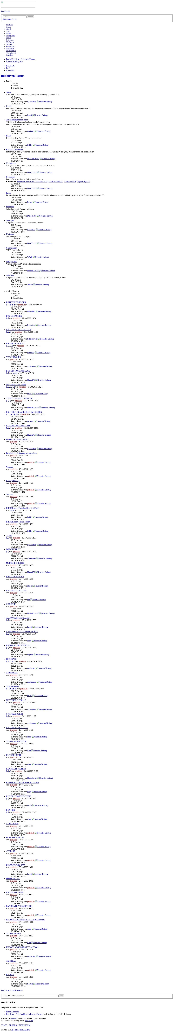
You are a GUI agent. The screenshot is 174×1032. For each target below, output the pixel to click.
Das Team (10, 1014)
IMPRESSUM (24, 1025)
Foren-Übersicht (12, 59)
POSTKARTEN (13, 878)
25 (11, 414)
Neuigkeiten (11, 163)
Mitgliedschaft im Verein (16, 384)
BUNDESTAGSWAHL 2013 (18, 371)
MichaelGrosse (33, 159)
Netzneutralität (70, 181)
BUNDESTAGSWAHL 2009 (18, 426)
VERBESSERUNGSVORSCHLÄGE (22, 631)
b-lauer (30, 984)
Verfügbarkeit (11, 261)
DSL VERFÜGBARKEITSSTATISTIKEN (24, 412)
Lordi (29, 115)
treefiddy (30, 131)
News (29, 586)
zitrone (30, 284)
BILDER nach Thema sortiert (18, 522)
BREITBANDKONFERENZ (18, 645)
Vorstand (9, 467)
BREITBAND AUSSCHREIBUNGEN (22, 782)
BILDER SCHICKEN (15, 343)
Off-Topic (10, 275)
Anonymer (31, 558)
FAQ (8, 68)
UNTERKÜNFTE (13, 755)
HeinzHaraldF (33, 271)
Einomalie (31, 229)
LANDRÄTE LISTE (15, 892)
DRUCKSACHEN (14, 316)
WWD (30, 257)
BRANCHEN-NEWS (15, 577)
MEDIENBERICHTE (15, 563)
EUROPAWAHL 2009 (15, 865)
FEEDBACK (11, 659)
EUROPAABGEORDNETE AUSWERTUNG (25, 920)
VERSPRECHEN (13, 357)
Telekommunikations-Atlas (17, 120)
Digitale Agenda (83, 181)
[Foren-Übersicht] (18, 7)
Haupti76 (31, 380)
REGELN (10, 66)
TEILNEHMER (12, 686)
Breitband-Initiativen (14, 149)
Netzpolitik (10, 177)
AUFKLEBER (12, 824)
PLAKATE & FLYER (15, 837)
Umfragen (10, 234)
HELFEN (10, 975)
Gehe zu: (6, 996)
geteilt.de (22, 304)
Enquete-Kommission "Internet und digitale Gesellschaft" (40, 181)
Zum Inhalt (5, 11)
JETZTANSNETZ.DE (20, 1030)
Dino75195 (31, 172)
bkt (28, 599)
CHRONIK (11, 604)
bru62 (15, 373)
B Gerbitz (31, 311)
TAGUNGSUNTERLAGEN (18, 618)
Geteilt (8, 106)
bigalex (30, 654)
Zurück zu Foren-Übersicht (12, 990)
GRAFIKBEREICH (14, 714)
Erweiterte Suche (10, 19)
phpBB (14, 1018)
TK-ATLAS (11, 961)
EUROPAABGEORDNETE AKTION (22, 947)
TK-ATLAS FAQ (13, 933)
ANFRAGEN (12, 673)
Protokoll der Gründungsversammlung (21, 453)
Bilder (8, 136)
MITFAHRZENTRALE (16, 700)
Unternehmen (11, 248)
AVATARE (10, 851)
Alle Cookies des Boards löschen (29, 1014)
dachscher (31, 668)
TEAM (9, 535)
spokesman (31, 101)
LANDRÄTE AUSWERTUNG (19, 906)
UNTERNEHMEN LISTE (17, 728)
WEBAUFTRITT (13, 549)
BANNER (10, 810)
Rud (29, 750)
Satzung (9, 494)
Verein (8, 92)
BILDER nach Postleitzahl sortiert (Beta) (22, 508)
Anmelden (10, 70)
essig (29, 641)
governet (30, 421)
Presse (8, 193)
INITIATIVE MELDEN (16, 302)
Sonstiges (10, 220)
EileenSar (31, 325)
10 (13, 689)
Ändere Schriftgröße (14, 61)
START (4, 1025)
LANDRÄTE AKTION (16, 769)
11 (16, 689)
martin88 (30, 352)
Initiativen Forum (28, 59)
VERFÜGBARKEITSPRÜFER (19, 398)
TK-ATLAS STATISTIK (16, 741)
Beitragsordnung (12, 481)
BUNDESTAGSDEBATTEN (18, 796)
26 (14, 414)
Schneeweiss (32, 339)
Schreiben (10, 207)
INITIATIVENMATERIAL (17, 439)
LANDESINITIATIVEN (16, 590)
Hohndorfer (32, 778)
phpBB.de (29, 1021)
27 (17, 414)
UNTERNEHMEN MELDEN (18, 330)
